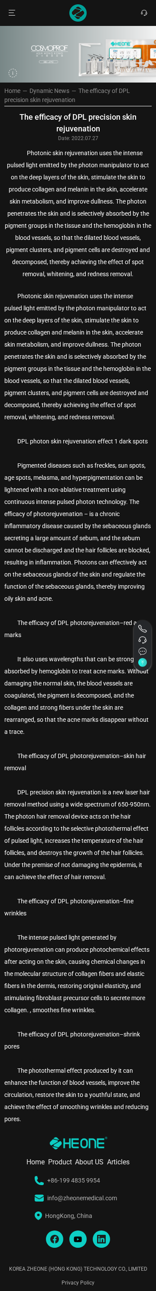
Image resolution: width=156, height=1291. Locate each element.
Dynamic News (49, 90)
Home (12, 90)
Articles (118, 1162)
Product (60, 1162)
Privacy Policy (78, 1283)
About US (89, 1162)
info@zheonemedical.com (82, 1198)
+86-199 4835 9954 (73, 1180)
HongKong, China (68, 1215)
